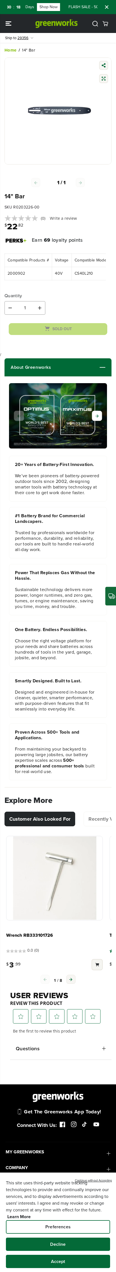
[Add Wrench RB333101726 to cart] (97, 965)
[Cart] (105, 24)
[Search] (95, 24)
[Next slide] (97, 416)
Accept (58, 1261)
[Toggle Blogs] (78, 367)
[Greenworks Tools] (56, 23)
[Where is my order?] (110, 596)
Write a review (63, 218)
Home (10, 50)
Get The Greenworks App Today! (62, 1111)
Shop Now (43, 7)
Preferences (58, 1227)
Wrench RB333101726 (29, 935)
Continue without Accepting (93, 1180)
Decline (58, 1244)
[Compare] (103, 79)
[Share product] (103, 66)
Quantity (13, 296)
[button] (9, 23)
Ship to (16, 38)
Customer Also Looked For (39, 819)
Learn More (19, 1216)
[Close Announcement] (106, 7)
